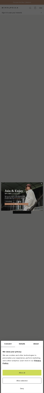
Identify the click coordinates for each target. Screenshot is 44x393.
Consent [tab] (8, 344)
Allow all (22, 373)
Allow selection (22, 381)
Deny (22, 388)
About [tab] (36, 344)
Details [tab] (22, 344)
